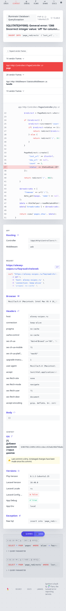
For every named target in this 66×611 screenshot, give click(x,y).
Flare (52, 586)
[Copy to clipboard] (56, 35)
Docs (29, 589)
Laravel (40, 589)
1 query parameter (17, 551)
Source (18, 589)
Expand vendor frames (17, 51)
